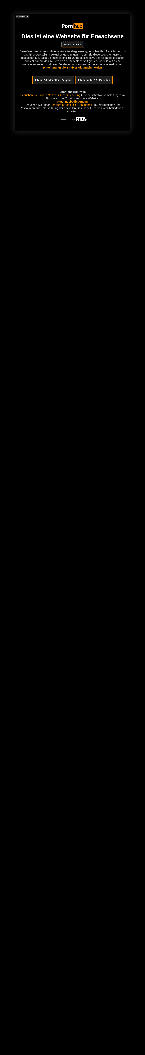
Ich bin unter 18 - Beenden (94, 80)
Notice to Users (72, 44)
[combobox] (22, 16)
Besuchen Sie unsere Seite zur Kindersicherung (50, 95)
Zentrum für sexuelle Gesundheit (71, 104)
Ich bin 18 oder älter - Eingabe (53, 80)
